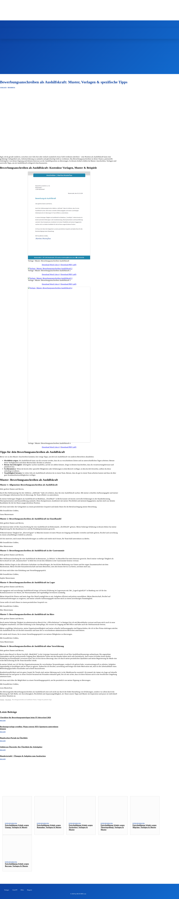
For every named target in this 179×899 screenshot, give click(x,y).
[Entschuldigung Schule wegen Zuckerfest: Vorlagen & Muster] (81, 808)
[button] (114, 30)
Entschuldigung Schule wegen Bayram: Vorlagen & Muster (17, 865)
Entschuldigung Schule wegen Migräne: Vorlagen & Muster (144, 826)
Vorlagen (3, 87)
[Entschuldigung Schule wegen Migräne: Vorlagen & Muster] (144, 808)
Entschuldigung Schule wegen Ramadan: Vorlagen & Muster (49, 826)
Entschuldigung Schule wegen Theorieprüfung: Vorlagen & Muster (113, 827)
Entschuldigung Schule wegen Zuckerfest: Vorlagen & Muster (81, 827)
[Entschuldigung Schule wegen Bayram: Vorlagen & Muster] (17, 846)
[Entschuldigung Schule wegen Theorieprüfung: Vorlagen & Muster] (112, 808)
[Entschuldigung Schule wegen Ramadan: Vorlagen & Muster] (49, 808)
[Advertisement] (89, 59)
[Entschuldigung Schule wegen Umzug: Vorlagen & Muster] (17, 808)
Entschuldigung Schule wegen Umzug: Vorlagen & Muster (17, 826)
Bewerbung (11, 87)
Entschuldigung (11, 823)
